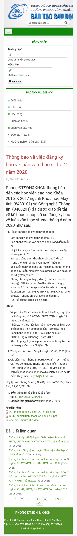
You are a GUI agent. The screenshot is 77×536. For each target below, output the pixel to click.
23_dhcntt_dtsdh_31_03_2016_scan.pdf (32, 411)
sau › (59, 498)
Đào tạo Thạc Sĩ (20, 134)
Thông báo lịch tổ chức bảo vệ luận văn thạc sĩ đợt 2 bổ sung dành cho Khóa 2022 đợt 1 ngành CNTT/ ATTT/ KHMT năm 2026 (39, 476)
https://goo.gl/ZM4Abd (28, 396)
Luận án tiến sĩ (19, 120)
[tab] (39, 100)
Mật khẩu (13, 64)
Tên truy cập (15, 49)
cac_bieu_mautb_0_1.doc (23, 420)
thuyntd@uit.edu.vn (41, 376)
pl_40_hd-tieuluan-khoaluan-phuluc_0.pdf (33, 415)
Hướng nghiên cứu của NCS (28, 141)
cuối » (39, 503)
